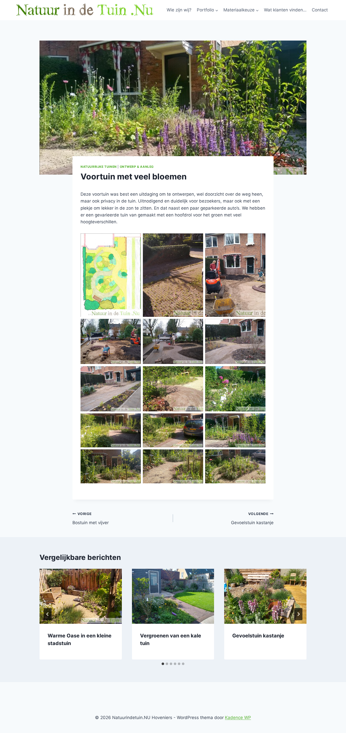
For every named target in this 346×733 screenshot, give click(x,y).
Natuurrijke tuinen (99, 167)
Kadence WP (238, 717)
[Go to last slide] (48, 614)
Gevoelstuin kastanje (252, 518)
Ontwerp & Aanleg (137, 167)
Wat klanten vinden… (285, 9)
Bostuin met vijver (90, 518)
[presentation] (81, 596)
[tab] (163, 664)
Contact (320, 9)
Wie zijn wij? (179, 9)
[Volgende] (298, 614)
